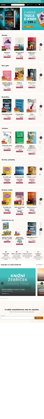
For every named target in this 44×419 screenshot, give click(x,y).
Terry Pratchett (32, 178)
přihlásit (38, 317)
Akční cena (41, 233)
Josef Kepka (35, 150)
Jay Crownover (19, 178)
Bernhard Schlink (32, 208)
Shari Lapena (7, 115)
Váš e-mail (3, 315)
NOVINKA (4, 49)
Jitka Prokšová (29, 150)
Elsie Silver (7, 53)
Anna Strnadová (19, 55)
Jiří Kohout (29, 149)
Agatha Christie (32, 55)
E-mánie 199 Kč (5, 204)
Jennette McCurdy (19, 209)
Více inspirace (39, 264)
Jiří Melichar (16, 148)
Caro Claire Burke (19, 84)
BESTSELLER (4, 48)
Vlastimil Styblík (22, 148)
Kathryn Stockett (7, 178)
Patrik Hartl (7, 86)
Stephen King (32, 84)
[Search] (22, 4)
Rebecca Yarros (19, 115)
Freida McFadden (32, 115)
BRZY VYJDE (4, 80)
